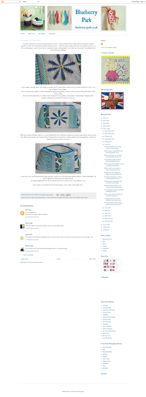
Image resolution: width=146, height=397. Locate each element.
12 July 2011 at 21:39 (32, 217)
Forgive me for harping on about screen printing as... (113, 173)
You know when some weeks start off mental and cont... (113, 203)
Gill (26, 210)
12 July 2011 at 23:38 (32, 228)
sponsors (52, 34)
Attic (104, 349)
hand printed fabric (40, 197)
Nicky (27, 223)
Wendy (27, 246)
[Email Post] (57, 194)
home (23, 34)
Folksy (105, 246)
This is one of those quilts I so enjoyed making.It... (113, 195)
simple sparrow (107, 329)
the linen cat (106, 336)
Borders (105, 354)
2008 (105, 230)
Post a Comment (28, 255)
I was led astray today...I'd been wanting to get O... (114, 190)
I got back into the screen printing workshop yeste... (113, 199)
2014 (105, 120)
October (107, 136)
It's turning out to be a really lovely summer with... (112, 147)
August (107, 141)
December (108, 131)
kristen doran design (109, 317)
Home (58, 259)
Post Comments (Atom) (36, 262)
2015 (105, 118)
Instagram (106, 248)
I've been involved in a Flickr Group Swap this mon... (113, 177)
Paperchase (106, 361)
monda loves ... (107, 319)
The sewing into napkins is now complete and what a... (114, 164)
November (108, 133)
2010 (105, 224)
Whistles (105, 368)
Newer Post (24, 259)
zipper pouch (84, 197)
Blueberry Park (107, 239)
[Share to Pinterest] (70, 195)
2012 (105, 126)
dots (29, 197)
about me (31, 34)
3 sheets (105, 305)
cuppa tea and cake (109, 310)
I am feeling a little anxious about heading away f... (112, 160)
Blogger (81, 391)
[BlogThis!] (63, 195)
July (106, 144)
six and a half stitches (109, 331)
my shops (41, 34)
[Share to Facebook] (67, 195)
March (107, 216)
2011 (105, 129)
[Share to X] (65, 195)
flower (33, 197)
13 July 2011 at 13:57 (32, 240)
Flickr (104, 244)
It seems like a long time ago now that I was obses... (113, 182)
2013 (105, 123)
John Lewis (106, 359)
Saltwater (105, 363)
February (108, 218)
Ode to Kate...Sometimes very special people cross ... (113, 151)
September (108, 139)
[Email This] (61, 195)
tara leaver (106, 333)
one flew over (107, 321)
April (106, 213)
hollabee (105, 314)
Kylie (27, 234)
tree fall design (107, 338)
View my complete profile (108, 47)
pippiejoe (105, 324)
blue (26, 197)
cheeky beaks (107, 308)
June (106, 208)
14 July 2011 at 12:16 (32, 251)
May (106, 210)
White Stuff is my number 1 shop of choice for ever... (112, 169)
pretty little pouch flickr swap (64, 197)
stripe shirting (76, 197)
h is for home (107, 312)
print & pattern (107, 326)
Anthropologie (107, 347)
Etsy (104, 241)
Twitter (105, 251)
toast (104, 366)
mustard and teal (51, 197)
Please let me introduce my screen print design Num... (113, 186)
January (107, 221)
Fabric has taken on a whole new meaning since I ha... (113, 156)
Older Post (92, 259)
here (80, 185)
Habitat (105, 356)
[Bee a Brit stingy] (112, 109)
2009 (105, 227)
